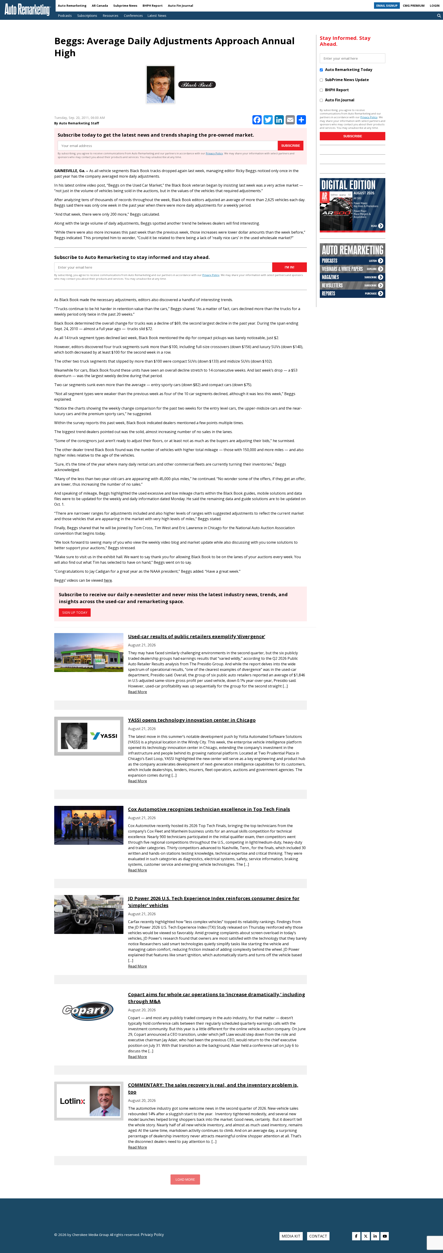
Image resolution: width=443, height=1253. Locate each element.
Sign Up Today (74, 612)
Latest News (156, 15)
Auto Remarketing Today (348, 69)
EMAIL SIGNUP (387, 5)
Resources (110, 15)
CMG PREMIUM (414, 5)
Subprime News (125, 5)
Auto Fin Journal (180, 5)
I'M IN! (289, 267)
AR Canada (100, 5)
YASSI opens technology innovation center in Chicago (192, 720)
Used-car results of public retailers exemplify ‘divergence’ (196, 636)
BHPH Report (153, 5)
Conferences (133, 15)
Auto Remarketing (72, 5)
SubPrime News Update (347, 79)
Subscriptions (87, 15)
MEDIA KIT (291, 1236)
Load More (185, 1179)
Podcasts (65, 15)
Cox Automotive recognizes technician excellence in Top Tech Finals (209, 809)
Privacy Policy (214, 153)
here (108, 580)
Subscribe (290, 145)
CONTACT (318, 1236)
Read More (137, 692)
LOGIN (435, 5)
